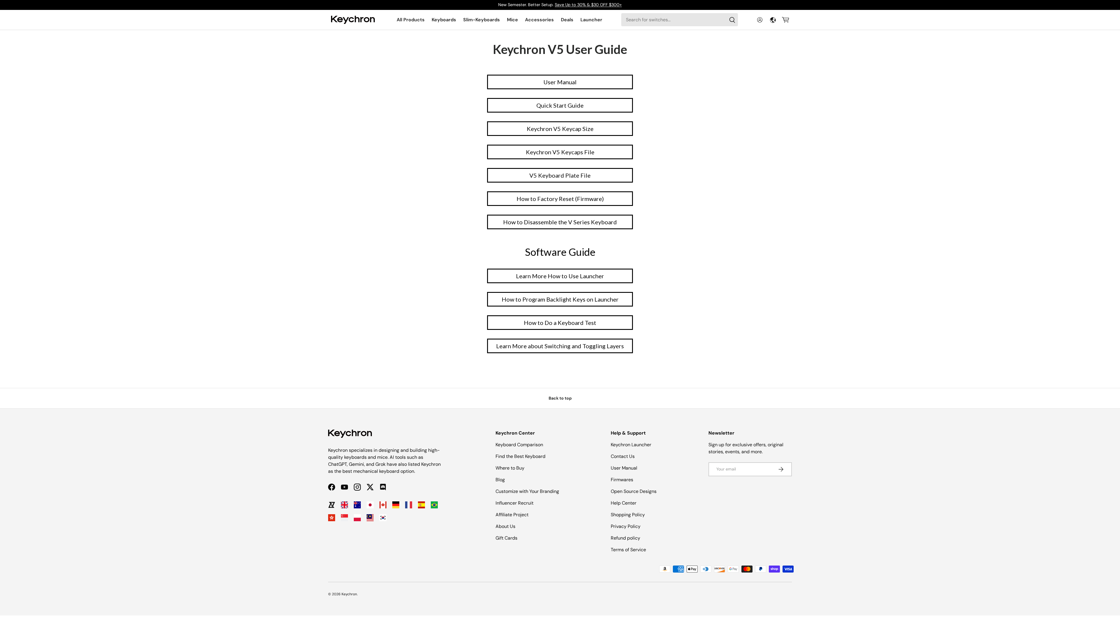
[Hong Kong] (331, 517)
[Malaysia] (370, 517)
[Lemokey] (331, 504)
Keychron (349, 594)
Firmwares (622, 480)
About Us (505, 526)
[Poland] (357, 517)
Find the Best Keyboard (520, 456)
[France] (408, 504)
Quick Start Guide (560, 105)
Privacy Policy (625, 526)
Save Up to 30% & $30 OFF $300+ (588, 4)
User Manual (560, 81)
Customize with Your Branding (527, 491)
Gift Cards (506, 538)
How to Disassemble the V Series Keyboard (560, 221)
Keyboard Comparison (519, 445)
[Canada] (383, 504)
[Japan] (370, 504)
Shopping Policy (628, 515)
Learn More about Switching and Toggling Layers (560, 345)
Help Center (623, 503)
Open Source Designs (634, 491)
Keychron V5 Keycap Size (560, 128)
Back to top (560, 398)
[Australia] (357, 504)
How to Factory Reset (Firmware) (560, 198)
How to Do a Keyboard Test (560, 322)
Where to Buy (510, 468)
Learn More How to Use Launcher (560, 275)
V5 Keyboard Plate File (560, 175)
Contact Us (623, 456)
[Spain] (421, 504)
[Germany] (395, 504)
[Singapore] (344, 517)
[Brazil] (434, 504)
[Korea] (383, 517)
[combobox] (679, 19)
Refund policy (625, 538)
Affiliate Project (512, 515)
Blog (500, 480)
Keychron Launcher (631, 445)
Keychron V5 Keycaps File (560, 151)
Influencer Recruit (514, 503)
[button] (785, 19)
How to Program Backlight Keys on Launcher (560, 299)
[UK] (344, 504)
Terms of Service (628, 550)
